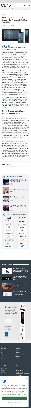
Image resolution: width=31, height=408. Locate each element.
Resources (3, 358)
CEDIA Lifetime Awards (25, 8)
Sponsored (3, 360)
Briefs (3, 15)
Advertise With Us (4, 368)
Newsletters (3, 374)
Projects (2, 356)
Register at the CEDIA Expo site (17, 156)
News (11, 191)
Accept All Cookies (14, 398)
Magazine (3, 372)
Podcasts (2, 361)
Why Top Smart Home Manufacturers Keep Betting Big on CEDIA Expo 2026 (19, 197)
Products (2, 354)
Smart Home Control (19, 354)
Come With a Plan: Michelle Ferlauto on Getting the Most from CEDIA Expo (19, 188)
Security (17, 360)
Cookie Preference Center (14, 402)
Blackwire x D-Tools (15, 8)
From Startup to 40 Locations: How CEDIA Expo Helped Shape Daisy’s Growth (18, 207)
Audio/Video (17, 356)
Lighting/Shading (18, 358)
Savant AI (7, 8)
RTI (9, 51)
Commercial (17, 352)
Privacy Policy (23, 394)
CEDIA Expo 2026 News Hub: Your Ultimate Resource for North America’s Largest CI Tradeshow (19, 180)
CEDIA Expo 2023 (13, 166)
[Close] (26, 378)
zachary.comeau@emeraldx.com (22, 373)
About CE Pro (3, 370)
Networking (17, 350)
